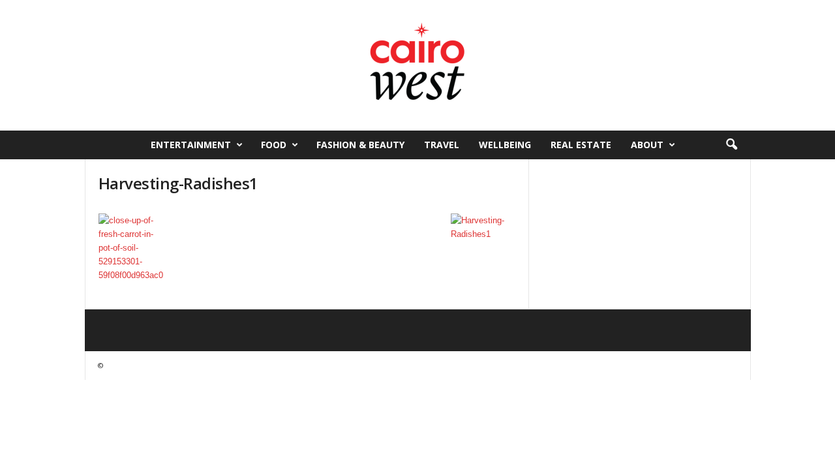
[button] (731, 145)
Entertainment (191, 144)
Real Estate (581, 144)
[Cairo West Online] (417, 65)
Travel (441, 144)
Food (273, 144)
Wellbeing (505, 144)
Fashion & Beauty (360, 144)
